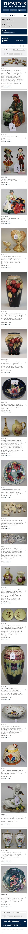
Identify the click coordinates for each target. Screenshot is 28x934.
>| (21, 53)
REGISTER (13, 10)
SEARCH (21, 10)
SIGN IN (5, 10)
